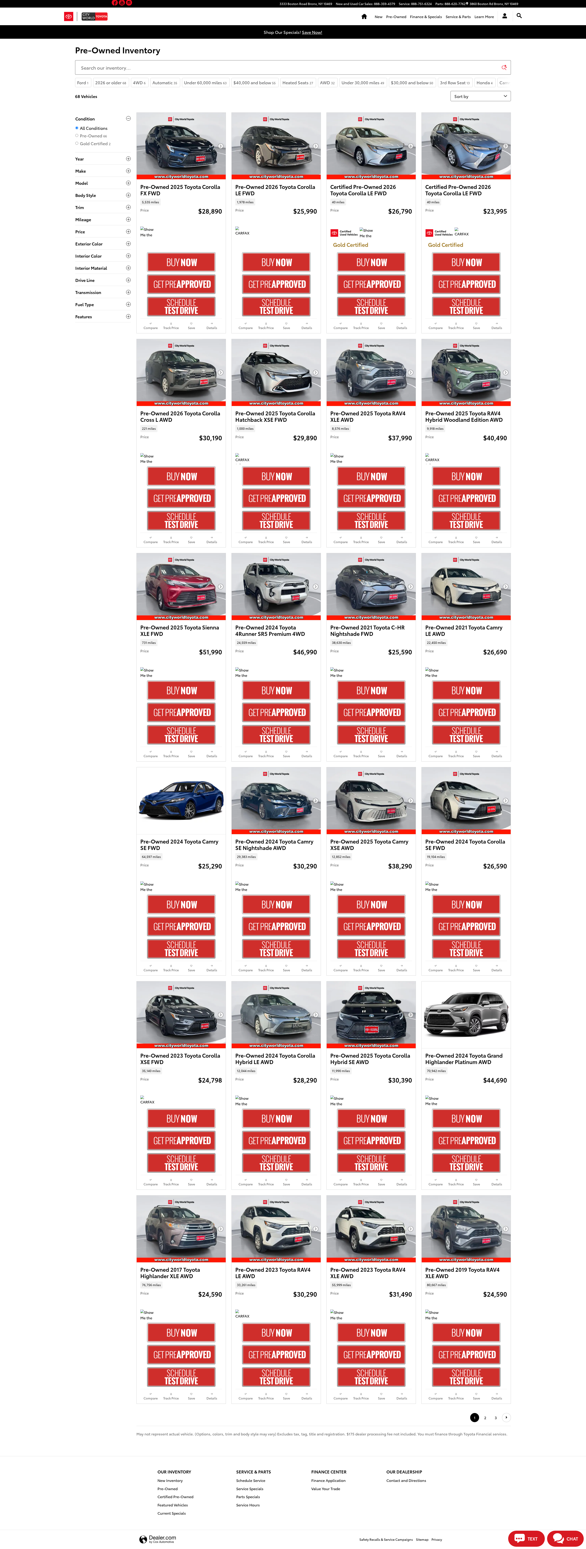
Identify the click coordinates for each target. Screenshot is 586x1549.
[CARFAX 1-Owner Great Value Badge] (463, 232)
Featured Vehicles (172, 1504)
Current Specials (171, 1513)
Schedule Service (250, 1480)
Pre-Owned (396, 16)
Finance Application (328, 1480)
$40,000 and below (254, 82)
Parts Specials (248, 1496)
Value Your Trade (325, 1488)
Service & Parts (458, 16)
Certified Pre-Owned (175, 1496)
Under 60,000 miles (205, 82)
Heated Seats (297, 82)
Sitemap (422, 1539)
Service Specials (249, 1488)
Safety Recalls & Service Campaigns (386, 1539)
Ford (82, 82)
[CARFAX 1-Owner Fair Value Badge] (243, 231)
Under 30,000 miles (363, 82)
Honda (485, 82)
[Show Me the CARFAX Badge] (338, 672)
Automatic (164, 82)
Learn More (484, 16)
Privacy (436, 1539)
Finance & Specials (426, 16)
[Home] (70, 16)
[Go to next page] (506, 1417)
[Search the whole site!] (519, 15)
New (379, 16)
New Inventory (170, 1480)
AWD (327, 82)
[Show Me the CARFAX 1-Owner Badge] (148, 231)
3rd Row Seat (455, 82)
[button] (115, 3)
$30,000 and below (412, 82)
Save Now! (312, 32)
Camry (507, 82)
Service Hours (248, 1504)
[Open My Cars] (503, 16)
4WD (139, 82)
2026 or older (110, 82)
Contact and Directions (406, 1480)
